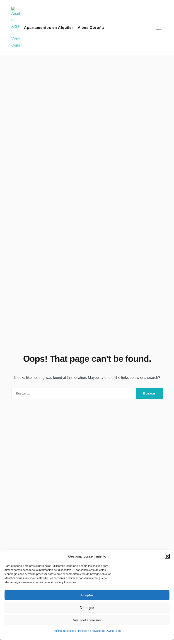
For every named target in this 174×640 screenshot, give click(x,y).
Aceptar (87, 595)
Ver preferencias (87, 620)
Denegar (87, 608)
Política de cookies (64, 631)
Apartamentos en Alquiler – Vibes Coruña (64, 28)
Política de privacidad (91, 631)
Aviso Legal (114, 631)
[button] (167, 556)
